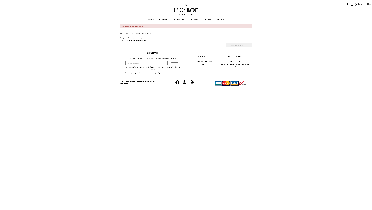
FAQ (235, 66)
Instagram (192, 82)
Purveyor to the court (203, 61)
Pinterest (184, 82)
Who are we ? (203, 59)
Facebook (177, 82)
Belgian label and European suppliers (235, 64)
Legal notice (235, 61)
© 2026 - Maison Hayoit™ (128, 81)
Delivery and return (235, 59)
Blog (369, 4)
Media (203, 64)
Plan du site (124, 83)
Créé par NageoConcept (146, 81)
